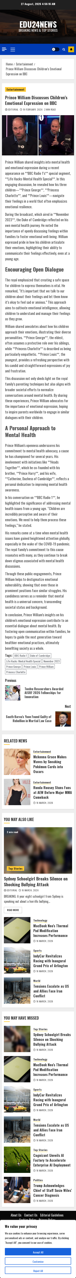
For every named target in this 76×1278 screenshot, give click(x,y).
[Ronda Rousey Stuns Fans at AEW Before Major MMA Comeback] (17, 792)
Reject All (38, 1271)
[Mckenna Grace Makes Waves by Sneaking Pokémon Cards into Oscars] (17, 762)
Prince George (13, 666)
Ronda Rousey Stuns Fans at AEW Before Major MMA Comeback (52, 792)
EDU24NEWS (38, 24)
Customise (38, 1261)
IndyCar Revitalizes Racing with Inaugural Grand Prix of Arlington (50, 960)
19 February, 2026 (32, 109)
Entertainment (15, 89)
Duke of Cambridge (40, 655)
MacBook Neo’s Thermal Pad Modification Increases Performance (50, 930)
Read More (13, 910)
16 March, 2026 (44, 802)
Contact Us (30, 1215)
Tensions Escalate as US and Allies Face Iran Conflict (51, 991)
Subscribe (71, 49)
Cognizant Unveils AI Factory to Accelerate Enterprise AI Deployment (52, 1160)
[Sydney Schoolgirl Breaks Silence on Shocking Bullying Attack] (38, 850)
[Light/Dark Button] (55, 49)
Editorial (13, 109)
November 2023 (51, 661)
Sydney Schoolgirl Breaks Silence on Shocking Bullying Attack (36, 881)
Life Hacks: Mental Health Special (23, 661)
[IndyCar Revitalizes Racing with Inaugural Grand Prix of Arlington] (17, 960)
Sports (37, 950)
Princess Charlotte (15, 672)
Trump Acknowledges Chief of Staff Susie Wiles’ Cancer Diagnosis (52, 1190)
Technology (40, 920)
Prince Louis (30, 666)
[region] (38, 1249)
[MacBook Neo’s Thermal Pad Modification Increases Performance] (17, 930)
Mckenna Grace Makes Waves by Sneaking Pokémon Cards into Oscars (49, 764)
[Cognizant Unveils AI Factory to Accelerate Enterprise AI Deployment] (17, 1160)
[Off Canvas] (4, 49)
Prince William (46, 666)
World (36, 981)
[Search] (63, 49)
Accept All (38, 1252)
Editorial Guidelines (52, 1215)
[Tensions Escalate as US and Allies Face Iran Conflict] (17, 990)
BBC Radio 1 (20, 655)
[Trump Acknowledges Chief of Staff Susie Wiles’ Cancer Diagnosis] (17, 1190)
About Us (16, 1215)
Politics (38, 1180)
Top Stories (15, 868)
